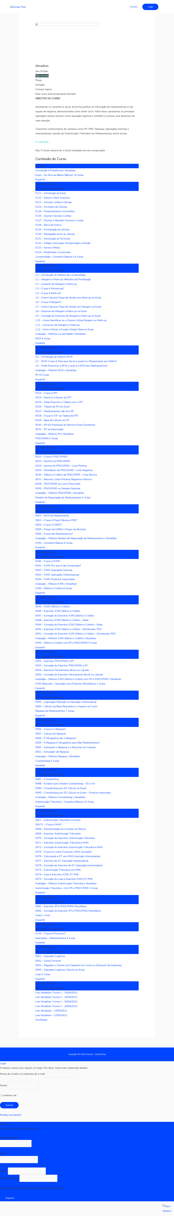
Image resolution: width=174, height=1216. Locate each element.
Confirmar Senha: (9, 1178)
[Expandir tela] (17, 1209)
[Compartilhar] (28, 1209)
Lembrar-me (9, 1095)
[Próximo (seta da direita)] (17, 1214)
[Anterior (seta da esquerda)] (5, 1214)
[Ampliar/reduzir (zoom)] (5, 1209)
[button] (150, 7)
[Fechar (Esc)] (40, 1209)
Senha (3, 1085)
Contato (134, 6)
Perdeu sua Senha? (10, 1115)
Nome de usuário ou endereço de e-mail (22, 1073)
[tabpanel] (87, 124)
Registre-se (6, 1133)
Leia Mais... (43, 142)
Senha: (4, 1171)
